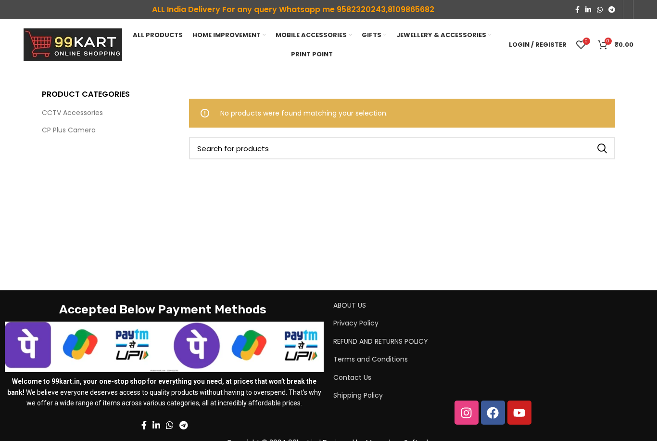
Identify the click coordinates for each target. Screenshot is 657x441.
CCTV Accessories (72, 112)
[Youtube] (519, 413)
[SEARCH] (602, 148)
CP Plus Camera (69, 130)
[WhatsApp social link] (600, 9)
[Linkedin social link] (588, 9)
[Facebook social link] (577, 9)
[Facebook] (493, 413)
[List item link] (469, 305)
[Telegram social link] (612, 9)
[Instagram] (467, 413)
